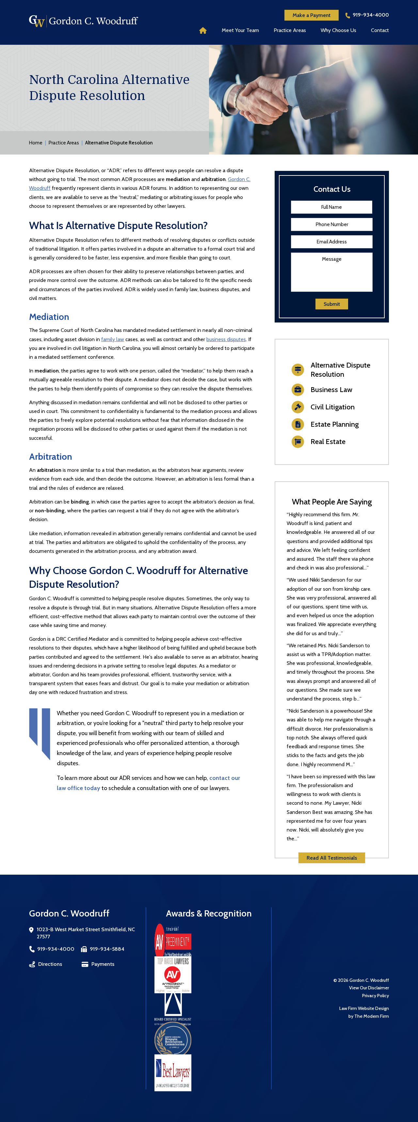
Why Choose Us (338, 30)
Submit (332, 304)
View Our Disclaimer (369, 988)
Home (203, 30)
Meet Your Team (240, 30)
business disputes (226, 339)
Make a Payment (311, 15)
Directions (50, 964)
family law (112, 339)
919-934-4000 (371, 15)
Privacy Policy (375, 995)
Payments (102, 964)
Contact (380, 30)
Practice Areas (290, 30)
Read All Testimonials (332, 858)
